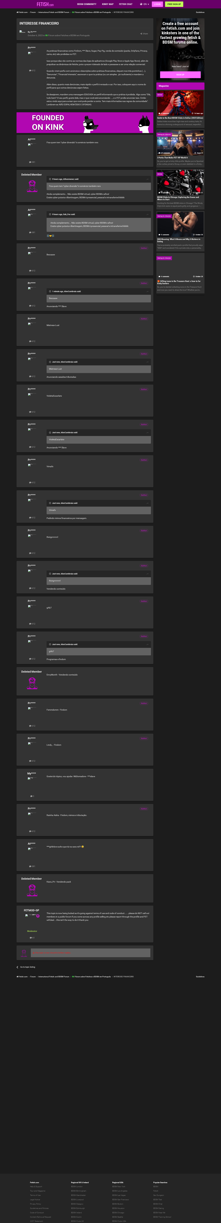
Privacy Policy (35, 1204)
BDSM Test (157, 1200)
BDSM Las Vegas (119, 1195)
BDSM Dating (158, 1208)
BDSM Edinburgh (78, 1208)
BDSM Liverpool (77, 1200)
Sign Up (180, 74)
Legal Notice (35, 1200)
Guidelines (200, 12)
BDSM (155, 1187)
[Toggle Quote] (50, 179)
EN (145, 4)
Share (145, 34)
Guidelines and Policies (39, 1208)
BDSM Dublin (76, 1217)
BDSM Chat (157, 1204)
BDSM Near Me (159, 1213)
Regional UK (76, 1182)
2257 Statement (36, 1221)
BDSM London (77, 1187)
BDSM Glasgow (77, 1204)
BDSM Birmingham (78, 1191)
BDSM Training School (162, 1217)
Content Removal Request (40, 1217)
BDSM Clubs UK (77, 1221)
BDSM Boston (117, 1204)
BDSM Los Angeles (119, 1191)
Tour (32, 1191)
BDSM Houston (118, 1208)
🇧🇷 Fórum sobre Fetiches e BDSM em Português (67, 35)
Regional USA (117, 1182)
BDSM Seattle (117, 1217)
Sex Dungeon (158, 1195)
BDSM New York (118, 1187)
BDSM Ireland (76, 1213)
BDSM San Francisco (120, 1200)
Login (157, 4)
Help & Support (36, 1187)
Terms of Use (35, 1195)
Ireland (86, 1182)
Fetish (155, 1191)
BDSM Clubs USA (119, 1221)
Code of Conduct (37, 1213)
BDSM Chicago (118, 1213)
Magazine (41, 1191)
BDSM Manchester (78, 1195)
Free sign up (174, 4)
